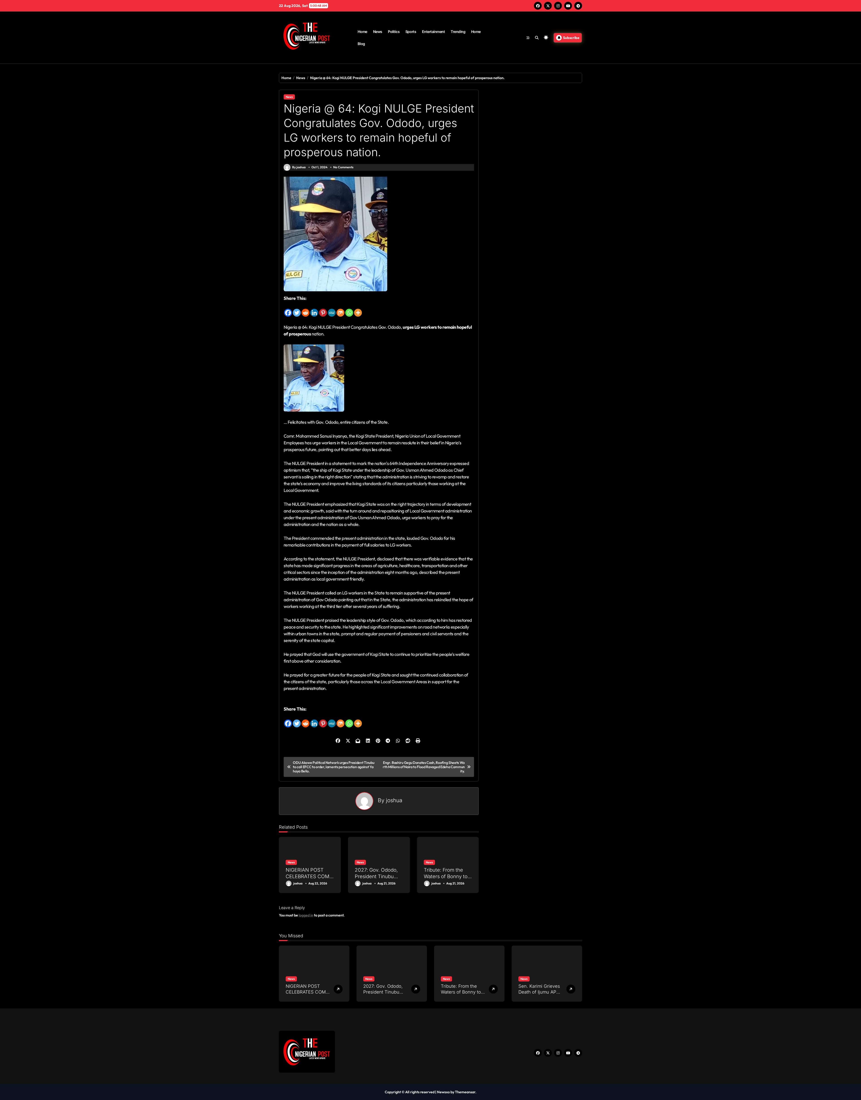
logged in (306, 915)
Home (362, 31)
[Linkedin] (314, 309)
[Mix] (340, 309)
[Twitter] (297, 309)
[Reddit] (305, 309)
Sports (410, 31)
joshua (394, 800)
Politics (394, 31)
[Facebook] (288, 309)
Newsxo (443, 1092)
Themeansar (465, 1092)
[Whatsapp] (349, 309)
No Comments (343, 167)
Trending (458, 31)
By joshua (299, 167)
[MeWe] (332, 309)
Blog (361, 43)
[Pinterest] (323, 309)
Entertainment (433, 31)
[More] (358, 309)
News (377, 31)
